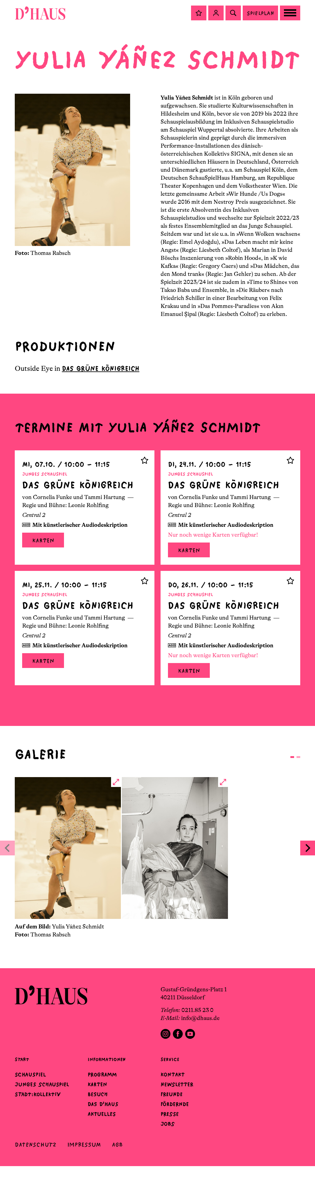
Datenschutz (35, 1145)
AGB (117, 1145)
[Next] (307, 848)
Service (170, 1059)
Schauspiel (30, 1074)
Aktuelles (102, 1114)
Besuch (98, 1094)
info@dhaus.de (200, 1018)
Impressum (84, 1145)
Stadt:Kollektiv (38, 1094)
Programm (102, 1074)
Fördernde (175, 1104)
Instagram (165, 1034)
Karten (43, 540)
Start (22, 1059)
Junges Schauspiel (42, 1084)
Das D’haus (103, 1104)
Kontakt (173, 1074)
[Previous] (7, 848)
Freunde (172, 1094)
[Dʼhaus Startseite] (40, 13)
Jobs (168, 1124)
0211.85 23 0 (197, 1010)
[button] (198, 13)
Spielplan (260, 13)
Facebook (178, 1034)
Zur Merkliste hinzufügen (144, 460)
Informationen (107, 1059)
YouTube (190, 1034)
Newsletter (177, 1084)
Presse (170, 1114)
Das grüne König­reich (100, 368)
